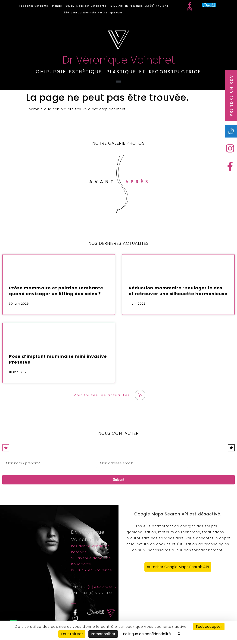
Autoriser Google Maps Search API (178, 567)
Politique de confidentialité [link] (147, 634)
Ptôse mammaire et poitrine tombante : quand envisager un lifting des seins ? (57, 291)
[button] (118, 81)
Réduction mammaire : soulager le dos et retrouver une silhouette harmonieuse (178, 291)
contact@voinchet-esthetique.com (97, 12)
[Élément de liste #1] (231, 148)
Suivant (118, 480)
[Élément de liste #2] (231, 166)
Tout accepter (209, 626)
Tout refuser (72, 634)
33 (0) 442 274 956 (99, 587)
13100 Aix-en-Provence (91, 570)
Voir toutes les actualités (102, 395)
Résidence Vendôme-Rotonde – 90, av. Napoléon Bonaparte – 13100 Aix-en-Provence (81, 6)
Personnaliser (103, 634)
